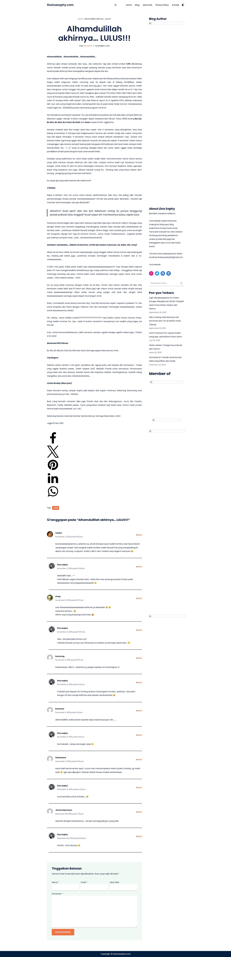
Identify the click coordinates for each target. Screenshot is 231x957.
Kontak (175, 5)
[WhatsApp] (53, 496)
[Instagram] (151, 273)
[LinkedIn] (53, 483)
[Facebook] (53, 443)
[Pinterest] (53, 470)
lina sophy (62, 564)
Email (84, 882)
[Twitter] (53, 457)
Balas (139, 535)
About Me (147, 5)
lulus (55, 508)
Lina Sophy (88, 46)
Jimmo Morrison (63, 810)
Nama (55, 882)
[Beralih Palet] (183, 5)
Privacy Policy (162, 5)
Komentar (57, 893)
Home (129, 5)
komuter (59, 708)
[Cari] (115, 5)
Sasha (58, 533)
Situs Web (114, 882)
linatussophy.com (122, 954)
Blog (137, 5)
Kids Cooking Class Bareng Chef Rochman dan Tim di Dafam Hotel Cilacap (165, 321)
